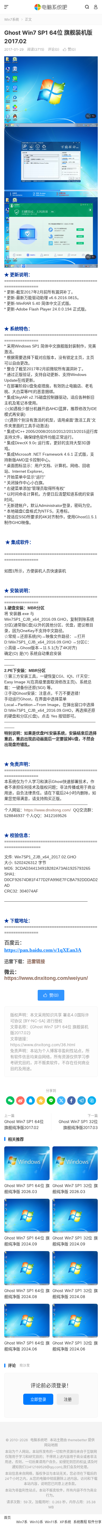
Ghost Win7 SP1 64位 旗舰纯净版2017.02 (24, 1124)
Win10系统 (36, 1525)
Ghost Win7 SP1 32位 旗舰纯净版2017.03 (78, 1124)
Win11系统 (51, 1525)
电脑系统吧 (51, 7)
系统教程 (80, 1522)
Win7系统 (11, 19)
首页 (7, 1517)
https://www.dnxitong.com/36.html (42, 1044)
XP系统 (65, 1522)
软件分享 (94, 1522)
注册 (68, 1399)
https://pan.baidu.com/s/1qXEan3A (42, 950)
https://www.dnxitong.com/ (47, 810)
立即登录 (38, 1399)
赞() (69, 49)
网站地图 (51, 1445)
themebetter (77, 1440)
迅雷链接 (36, 961)
